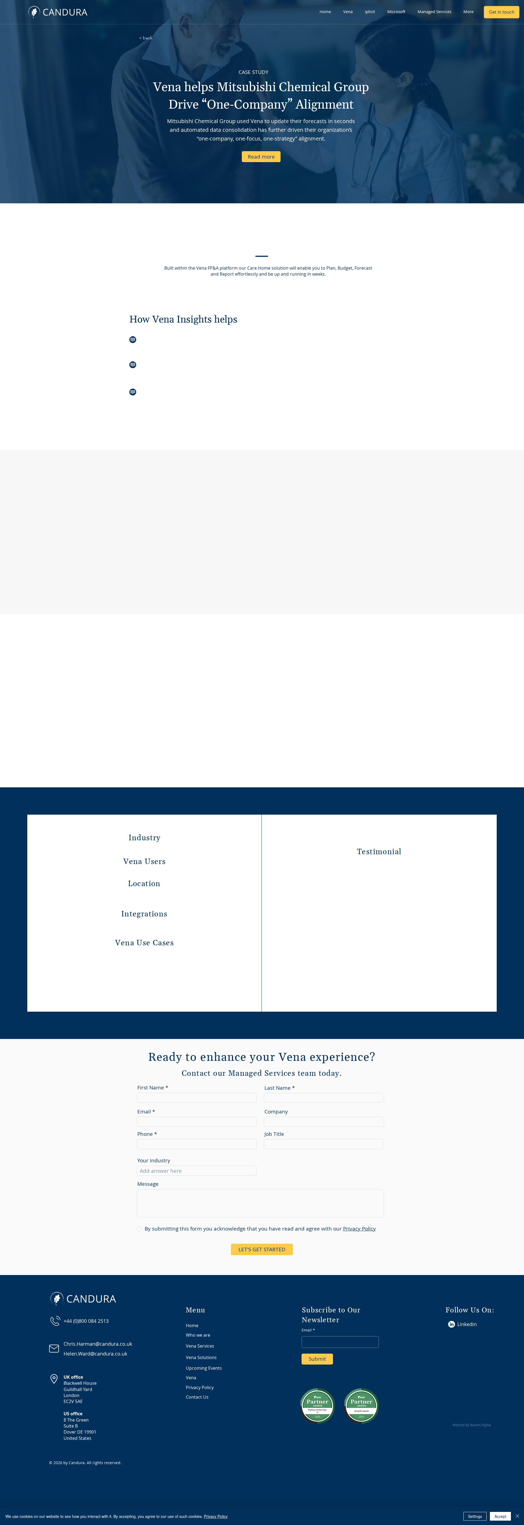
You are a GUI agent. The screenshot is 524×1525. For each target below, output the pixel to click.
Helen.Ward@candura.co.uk (95, 1353)
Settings (475, 1516)
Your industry (153, 1160)
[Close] (517, 1516)
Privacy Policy (200, 1387)
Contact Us (197, 1397)
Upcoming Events (204, 1368)
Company (276, 1111)
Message (148, 1184)
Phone (145, 1134)
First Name (150, 1087)
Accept (500, 1516)
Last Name (277, 1088)
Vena (191, 1378)
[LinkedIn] (451, 1324)
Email (144, 1111)
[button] (350, 11)
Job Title (274, 1134)
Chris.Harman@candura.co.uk (98, 1344)
